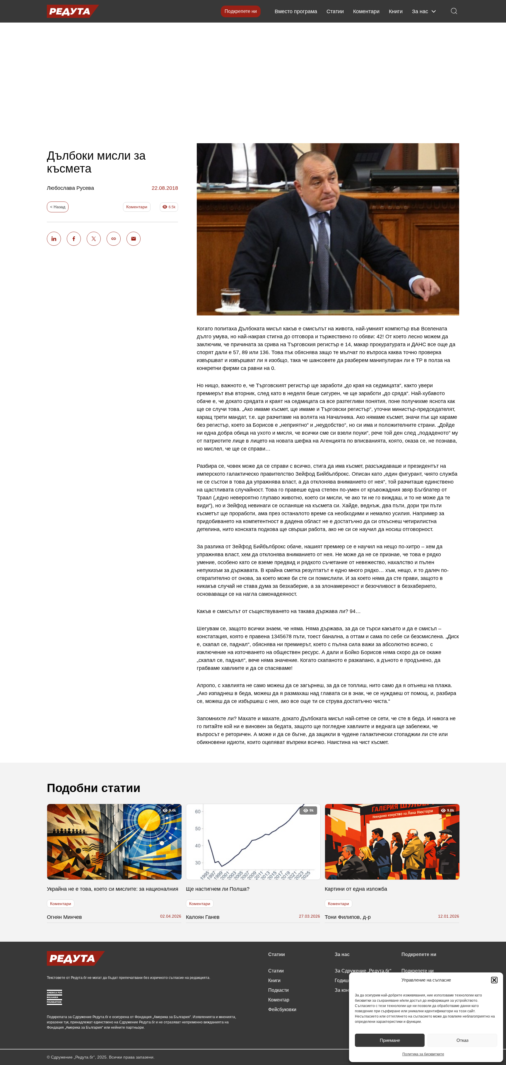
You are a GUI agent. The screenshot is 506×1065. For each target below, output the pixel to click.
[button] (494, 980)
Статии (335, 11)
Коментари (366, 11)
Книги (396, 11)
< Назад (57, 206)
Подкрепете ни (241, 11)
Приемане (390, 1040)
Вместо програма (296, 11)
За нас (420, 11)
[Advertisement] (253, 78)
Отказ (463, 1040)
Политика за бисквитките (423, 1054)
